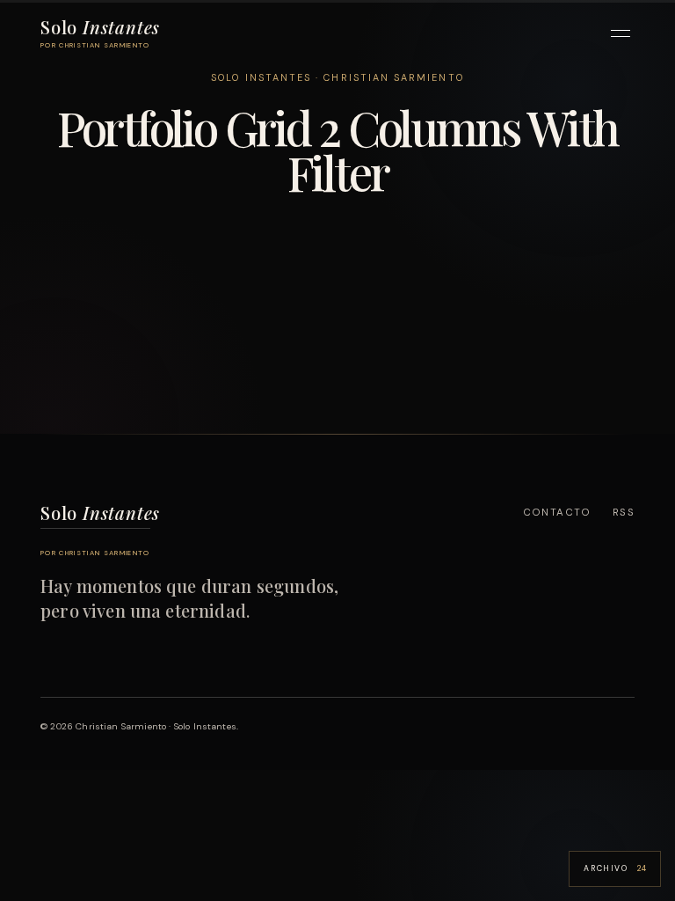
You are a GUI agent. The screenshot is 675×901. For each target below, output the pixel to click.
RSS (624, 512)
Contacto (557, 512)
